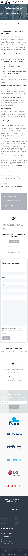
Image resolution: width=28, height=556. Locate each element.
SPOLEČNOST (4, 519)
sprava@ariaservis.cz (9, 536)
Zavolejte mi (14, 407)
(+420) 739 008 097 (8, 533)
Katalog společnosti (15, 252)
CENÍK (16, 519)
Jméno (4, 271)
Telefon (4, 284)
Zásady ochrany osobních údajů (11, 551)
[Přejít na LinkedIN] (18, 509)
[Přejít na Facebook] (13, 509)
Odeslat (6, 338)
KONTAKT (17, 523)
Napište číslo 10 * (6, 291)
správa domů (19, 553)
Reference (14, 241)
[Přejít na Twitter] (16, 509)
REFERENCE (3, 523)
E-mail (3, 277)
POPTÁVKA (17, 521)
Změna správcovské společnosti (14, 13)
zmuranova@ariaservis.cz (14, 378)
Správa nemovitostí (10, 553)
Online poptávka (9, 205)
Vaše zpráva (5, 299)
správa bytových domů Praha (9, 554)
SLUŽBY (3, 521)
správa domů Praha (21, 554)
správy (13, 133)
